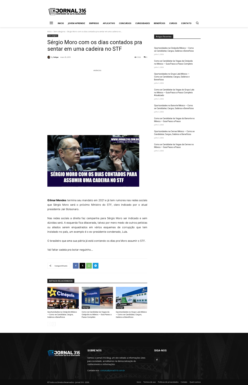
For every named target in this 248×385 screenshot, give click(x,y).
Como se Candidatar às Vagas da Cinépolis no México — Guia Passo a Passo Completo (97, 314)
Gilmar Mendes (56, 200)
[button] (197, 22)
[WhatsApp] (89, 266)
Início (49, 31)
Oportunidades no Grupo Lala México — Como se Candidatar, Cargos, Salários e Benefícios (131, 314)
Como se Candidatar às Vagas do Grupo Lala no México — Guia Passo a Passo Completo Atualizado (174, 92)
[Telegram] (95, 266)
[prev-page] (49, 324)
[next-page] (54, 324)
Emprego (51, 308)
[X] (82, 266)
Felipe (55, 57)
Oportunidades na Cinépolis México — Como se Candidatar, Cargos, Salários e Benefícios (62, 314)
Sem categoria (59, 31)
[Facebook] (76, 266)
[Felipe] (49, 57)
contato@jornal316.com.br (112, 370)
